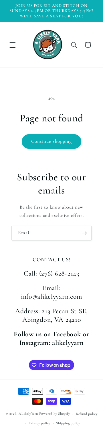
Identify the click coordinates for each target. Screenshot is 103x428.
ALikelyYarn (28, 414)
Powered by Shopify (54, 414)
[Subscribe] (84, 233)
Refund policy (87, 414)
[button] (12, 45)
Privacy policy (39, 423)
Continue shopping (51, 141)
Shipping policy (68, 423)
